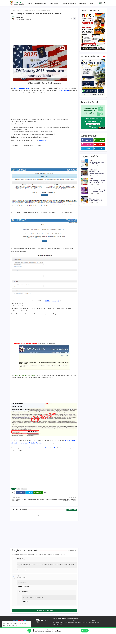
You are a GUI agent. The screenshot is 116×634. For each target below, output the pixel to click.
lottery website (64, 90)
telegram (88, 148)
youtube (100, 144)
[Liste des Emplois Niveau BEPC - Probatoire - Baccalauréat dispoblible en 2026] (84, 181)
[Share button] (45, 492)
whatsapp (100, 140)
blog (18, 488)
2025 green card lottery (22, 88)
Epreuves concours (69, 3)
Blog (91, 3)
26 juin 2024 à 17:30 (21, 577)
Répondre (19, 570)
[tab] (29, 3)
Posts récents (40, 3)
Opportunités (53, 3)
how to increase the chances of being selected (39, 448)
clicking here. (42, 140)
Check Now (13, 625)
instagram (88, 144)
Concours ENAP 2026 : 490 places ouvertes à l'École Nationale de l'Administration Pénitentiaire (96, 172)
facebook (88, 140)
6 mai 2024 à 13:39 (21, 559)
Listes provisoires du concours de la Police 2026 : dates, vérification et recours (96, 199)
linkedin (100, 148)
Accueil (29, 3)
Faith (18, 576)
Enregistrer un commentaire (44, 610)
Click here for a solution (52, 301)
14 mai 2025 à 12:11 (26, 593)
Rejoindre (84, 630)
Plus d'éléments (72, 509)
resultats (18, 10)
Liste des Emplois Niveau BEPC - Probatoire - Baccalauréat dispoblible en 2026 (97, 181)
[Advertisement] (44, 33)
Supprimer (26, 570)
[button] (100, 3)
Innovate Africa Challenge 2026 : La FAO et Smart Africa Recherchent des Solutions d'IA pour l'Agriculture (97, 190)
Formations (83, 3)
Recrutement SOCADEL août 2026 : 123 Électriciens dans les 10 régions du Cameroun (96, 163)
